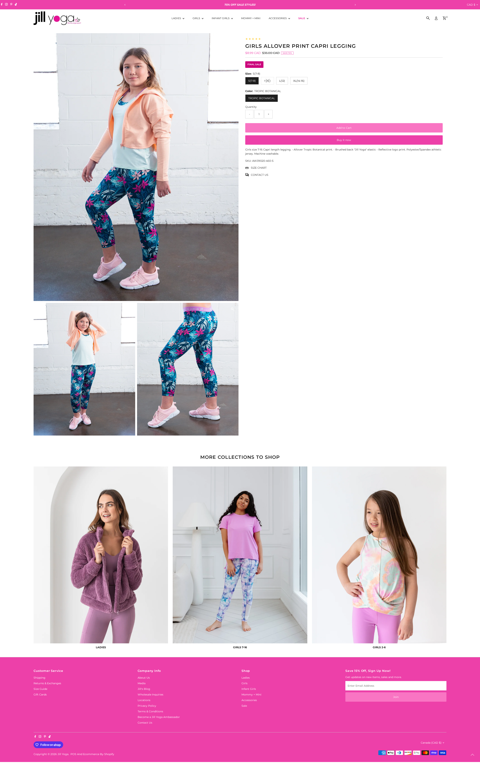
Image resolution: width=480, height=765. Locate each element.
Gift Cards (40, 694)
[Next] (355, 5)
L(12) (282, 80)
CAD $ (471, 4)
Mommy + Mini (250, 18)
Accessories (278, 18)
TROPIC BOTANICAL (261, 98)
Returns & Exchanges (47, 683)
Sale (302, 18)
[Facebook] (1, 4)
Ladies (177, 18)
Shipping (39, 677)
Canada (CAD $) (431, 742)
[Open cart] (444, 18)
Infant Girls (221, 18)
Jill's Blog (144, 689)
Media (142, 683)
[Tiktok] (16, 4)
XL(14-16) (298, 80)
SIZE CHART (259, 168)
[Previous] (125, 5)
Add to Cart (344, 128)
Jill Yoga (63, 754)
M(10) (269, 81)
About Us (144, 677)
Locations (144, 700)
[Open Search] (428, 18)
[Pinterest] (11, 4)
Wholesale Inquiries (150, 694)
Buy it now (344, 140)
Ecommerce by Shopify (98, 754)
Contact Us (145, 722)
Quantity (251, 107)
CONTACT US (259, 175)
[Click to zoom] (232, 39)
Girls (197, 18)
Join (396, 697)
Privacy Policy (147, 705)
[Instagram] (6, 4)
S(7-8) (252, 80)
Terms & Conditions (150, 711)
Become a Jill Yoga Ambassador (159, 717)
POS (73, 754)
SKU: (248, 160)
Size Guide (40, 689)
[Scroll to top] (472, 754)
